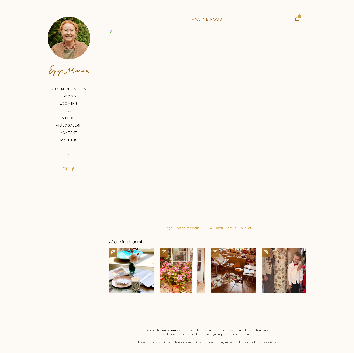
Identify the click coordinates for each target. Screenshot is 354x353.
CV (69, 111)
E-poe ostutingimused (220, 342)
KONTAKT (68, 133)
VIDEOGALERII (69, 125)
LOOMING (69, 103)
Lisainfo (247, 334)
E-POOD (69, 96)
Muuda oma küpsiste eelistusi (257, 342)
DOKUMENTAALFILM (69, 89)
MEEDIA (69, 118)
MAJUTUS (68, 140)
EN (72, 153)
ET (65, 153)
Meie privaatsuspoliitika (154, 342)
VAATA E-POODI (208, 19)
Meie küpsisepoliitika (187, 342)
